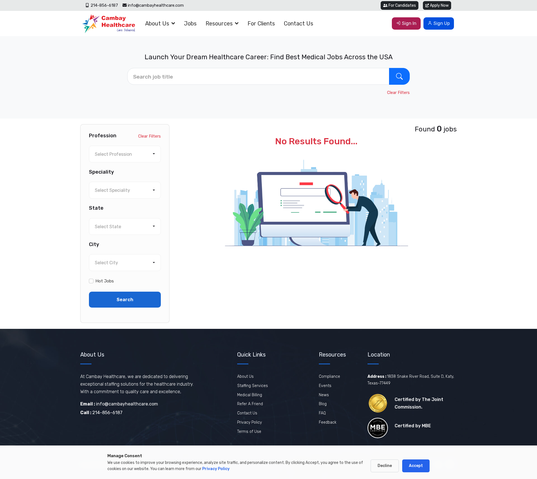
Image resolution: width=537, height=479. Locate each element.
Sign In (409, 23)
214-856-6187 (104, 5)
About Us (157, 23)
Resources (219, 23)
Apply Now (439, 5)
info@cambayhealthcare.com (156, 5)
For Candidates (402, 5)
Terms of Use (249, 431)
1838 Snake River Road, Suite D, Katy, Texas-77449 (411, 380)
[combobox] (125, 154)
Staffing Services (252, 385)
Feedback (327, 422)
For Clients (261, 23)
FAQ (322, 413)
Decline (385, 465)
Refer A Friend (250, 404)
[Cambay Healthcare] (108, 23)
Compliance (329, 376)
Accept (416, 465)
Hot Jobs (104, 281)
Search (125, 299)
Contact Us (298, 23)
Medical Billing (249, 395)
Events (325, 385)
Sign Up (442, 23)
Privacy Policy (249, 422)
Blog (323, 404)
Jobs (190, 23)
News (324, 395)
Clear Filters (398, 92)
